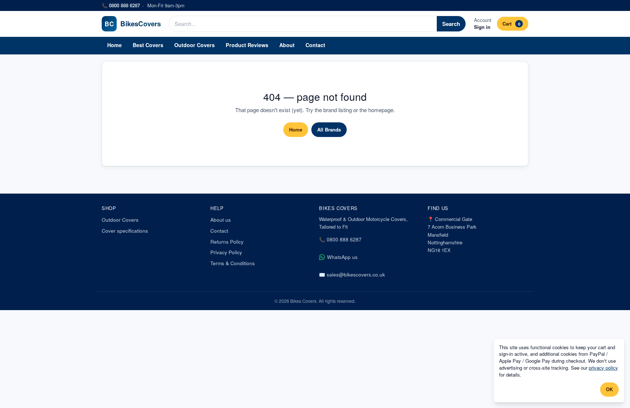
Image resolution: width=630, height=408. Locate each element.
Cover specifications (125, 230)
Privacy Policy (226, 252)
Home (114, 45)
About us (220, 219)
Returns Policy (227, 241)
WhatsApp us (342, 256)
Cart (511, 23)
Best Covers (148, 45)
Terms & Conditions (232, 263)
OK (609, 389)
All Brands (329, 129)
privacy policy (603, 367)
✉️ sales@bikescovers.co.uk (352, 274)
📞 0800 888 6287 (340, 239)
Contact (315, 45)
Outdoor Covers (194, 45)
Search (451, 24)
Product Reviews (247, 45)
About (287, 45)
